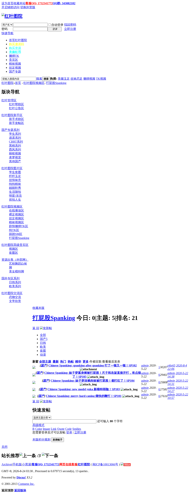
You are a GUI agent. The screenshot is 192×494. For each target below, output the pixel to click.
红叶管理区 (9, 100)
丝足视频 (15, 67)
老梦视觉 (15, 157)
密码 (5, 28)
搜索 (39, 78)
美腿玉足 (64, 78)
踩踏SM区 (15, 234)
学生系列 (15, 133)
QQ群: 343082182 (64, 3)
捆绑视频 (89, 78)
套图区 (13, 252)
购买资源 (15, 48)
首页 (18, 40)
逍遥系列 (15, 137)
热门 (63, 361)
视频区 (13, 248)
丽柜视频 (15, 153)
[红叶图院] (12, 16)
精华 (78, 361)
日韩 (43, 342)
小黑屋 (26, 464)
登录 (69, 432)
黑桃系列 (15, 145)
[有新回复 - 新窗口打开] (33, 367)
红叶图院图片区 (12, 168)
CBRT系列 (16, 141)
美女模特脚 (16, 271)
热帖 (71, 361)
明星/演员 (15, 195)
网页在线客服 (68, 464)
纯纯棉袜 (15, 183)
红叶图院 (8, 83)
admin (145, 365)
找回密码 (70, 24)
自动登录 (57, 24)
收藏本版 (38, 307)
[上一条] (28, 456)
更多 (86, 361)
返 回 (35, 328)
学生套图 (15, 172)
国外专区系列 (11, 278)
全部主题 (45, 361)
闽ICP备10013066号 (105, 464)
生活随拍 (15, 191)
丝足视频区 (16, 218)
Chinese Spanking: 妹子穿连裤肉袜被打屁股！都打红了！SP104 (92, 380)
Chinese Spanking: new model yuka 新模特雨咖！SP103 (83, 389)
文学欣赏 (15, 301)
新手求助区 (16, 119)
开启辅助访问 (11, 7)
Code (68, 428)
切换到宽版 (27, 7)
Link (53, 428)
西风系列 (15, 149)
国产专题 (15, 71)
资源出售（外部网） (15, 259)
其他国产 (15, 161)
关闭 (5, 446)
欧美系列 (15, 286)
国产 (43, 338)
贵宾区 (13, 59)
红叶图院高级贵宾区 (15, 244)
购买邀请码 (16, 44)
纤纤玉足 (15, 176)
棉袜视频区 (16, 222)
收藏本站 (20, 3)
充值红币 (15, 51)
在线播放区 (16, 210)
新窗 (35, 361)
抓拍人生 (15, 199)
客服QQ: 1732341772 (39, 3)
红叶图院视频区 (33, 83)
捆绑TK (14, 55)
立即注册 (70, 28)
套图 (43, 350)
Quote (60, 428)
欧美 (43, 346)
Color (38, 428)
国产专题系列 (11, 129)
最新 (56, 361)
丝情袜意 (15, 180)
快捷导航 (8, 33)
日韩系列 (15, 282)
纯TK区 (14, 230)
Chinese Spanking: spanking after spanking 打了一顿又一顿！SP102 (92, 365)
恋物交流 (15, 297)
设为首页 (8, 3)
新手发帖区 (16, 123)
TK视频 (101, 78)
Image (46, 428)
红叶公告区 (16, 108)
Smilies (76, 428)
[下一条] (50, 456)
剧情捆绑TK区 (18, 226)
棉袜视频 (15, 63)
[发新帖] (46, 328)
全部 (43, 335)
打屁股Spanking (56, 83)
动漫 (43, 354)
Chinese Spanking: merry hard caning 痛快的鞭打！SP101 (84, 396)
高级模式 (38, 425)
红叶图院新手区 (12, 115)
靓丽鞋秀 (15, 187)
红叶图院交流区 (12, 293)
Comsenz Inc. (26, 483)
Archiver (7, 464)
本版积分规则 (41, 439)
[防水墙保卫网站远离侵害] (122, 464)
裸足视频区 (16, 214)
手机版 (17, 464)
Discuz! (21, 477)
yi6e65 (171, 365)
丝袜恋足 (76, 78)
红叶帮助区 (16, 104)
